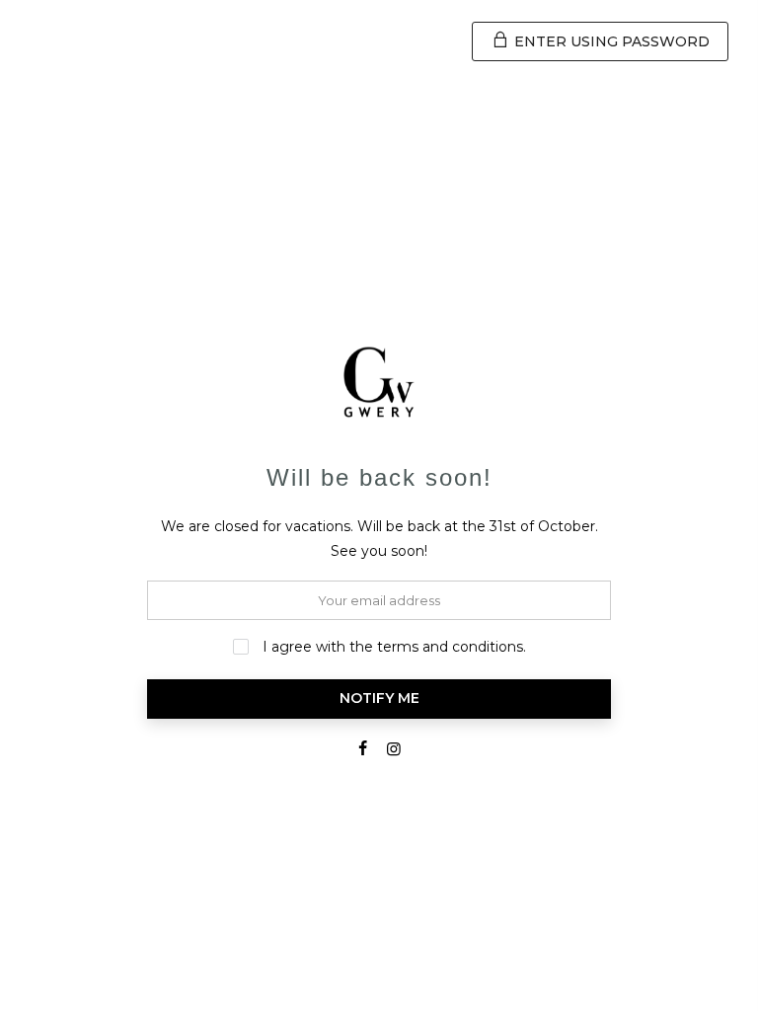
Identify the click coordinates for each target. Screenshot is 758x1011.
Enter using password (610, 41)
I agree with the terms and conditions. (392, 647)
